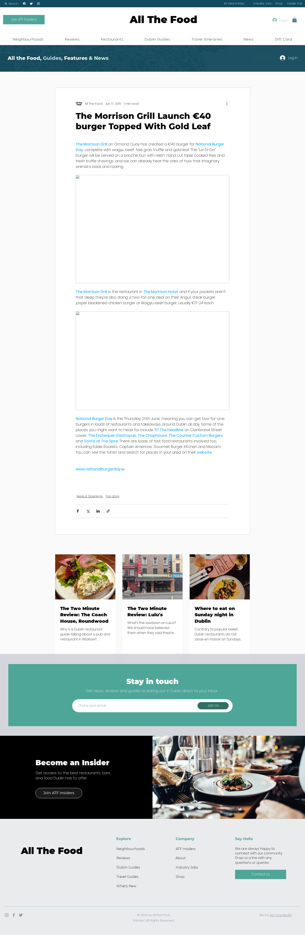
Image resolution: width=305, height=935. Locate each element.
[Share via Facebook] (78, 511)
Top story (112, 496)
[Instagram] (38, 3)
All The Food (163, 20)
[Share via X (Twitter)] (88, 511)
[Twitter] (31, 3)
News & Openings (90, 496)
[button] (11, 3)
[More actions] (226, 103)
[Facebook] (24, 3)
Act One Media (281, 915)
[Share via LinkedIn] (98, 511)
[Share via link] (108, 511)
